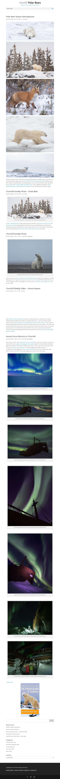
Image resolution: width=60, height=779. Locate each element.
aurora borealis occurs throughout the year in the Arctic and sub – (30, 322)
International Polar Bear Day (13, 734)
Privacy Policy (9, 770)
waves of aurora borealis (28, 349)
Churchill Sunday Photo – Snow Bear (22, 191)
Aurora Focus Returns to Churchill (20, 336)
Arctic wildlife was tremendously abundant (33, 181)
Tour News (24, 19)
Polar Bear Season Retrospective (20, 16)
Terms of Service (18, 770)
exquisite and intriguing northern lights (25, 344)
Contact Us (33, 770)
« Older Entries (9, 682)
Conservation (9, 747)
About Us (27, 770)
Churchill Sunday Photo (16, 233)
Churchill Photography (27, 236)
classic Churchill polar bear (13, 223)
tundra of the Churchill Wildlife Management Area (21, 184)
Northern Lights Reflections (12, 729)
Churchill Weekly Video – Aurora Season (23, 288)
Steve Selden (10, 19)
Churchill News (9, 742)
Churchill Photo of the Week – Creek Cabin (16, 736)
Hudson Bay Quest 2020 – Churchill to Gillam (16, 731)
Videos (23, 291)
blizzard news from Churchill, (28, 342)
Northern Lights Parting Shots (13, 727)
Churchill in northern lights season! (43, 281)
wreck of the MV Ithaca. (18, 347)
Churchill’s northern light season (16, 319)
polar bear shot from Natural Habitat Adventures (26, 278)
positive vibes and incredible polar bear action (28, 228)
